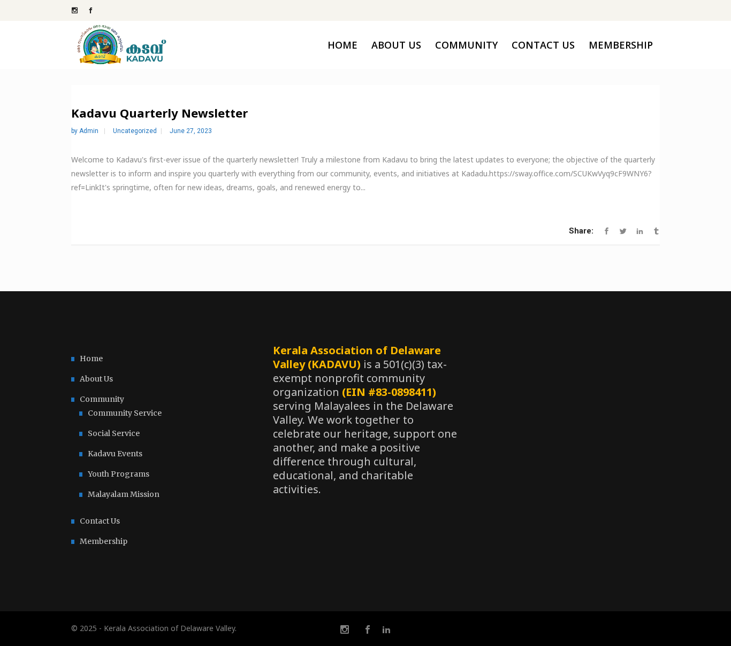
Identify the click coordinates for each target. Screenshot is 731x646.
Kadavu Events (115, 453)
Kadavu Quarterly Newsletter (159, 113)
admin (89, 131)
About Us (96, 379)
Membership (103, 541)
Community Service (125, 413)
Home (91, 358)
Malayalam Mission (123, 494)
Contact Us (100, 521)
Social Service (114, 433)
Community (102, 399)
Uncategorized (135, 131)
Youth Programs (118, 474)
